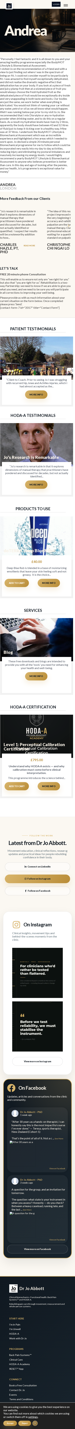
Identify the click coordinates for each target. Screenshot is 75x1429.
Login (56, 4)
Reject (25, 1423)
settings (33, 1416)
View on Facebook (57, 1168)
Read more (29, 245)
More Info (36, 394)
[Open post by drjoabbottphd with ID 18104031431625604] (37, 1026)
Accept (10, 1423)
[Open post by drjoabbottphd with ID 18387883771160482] (37, 973)
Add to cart (17, 583)
